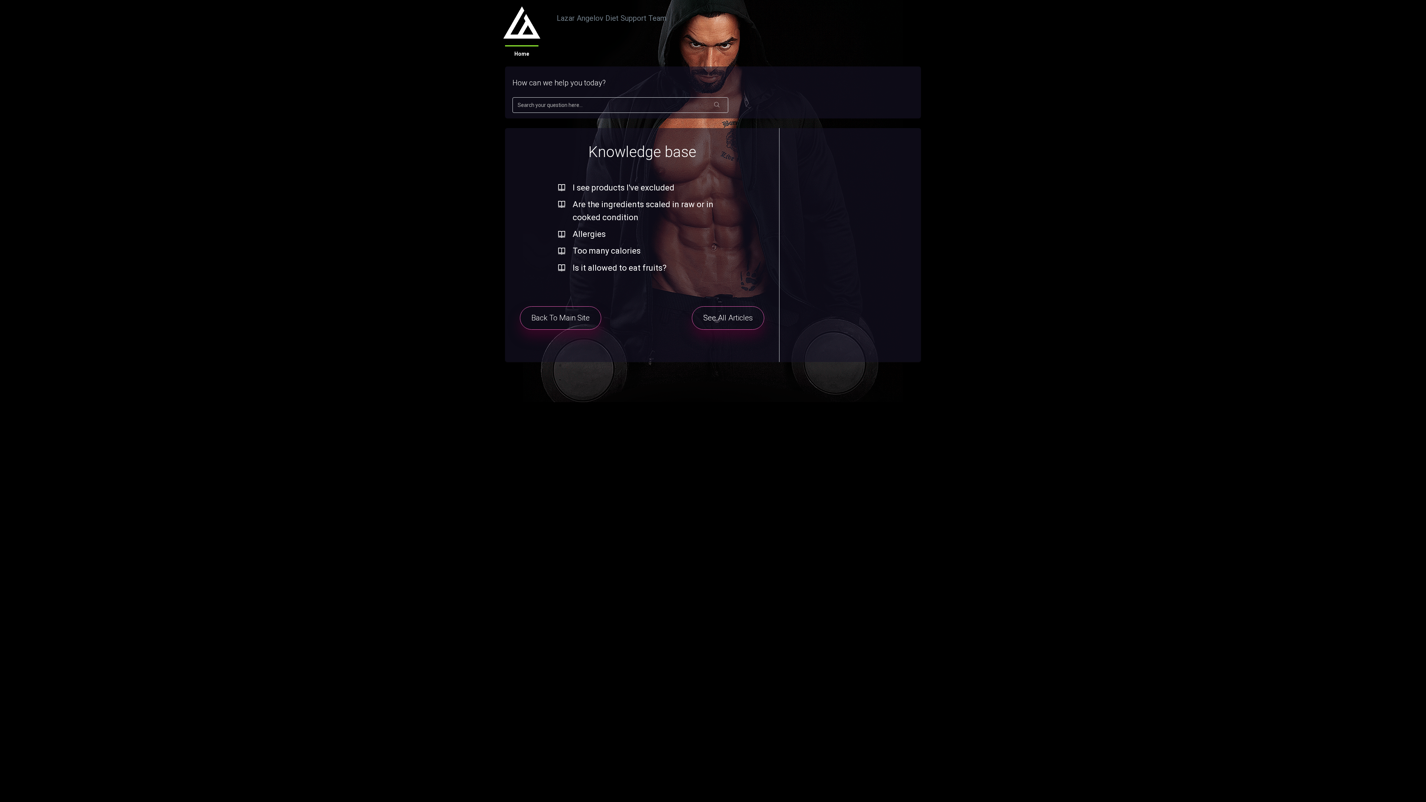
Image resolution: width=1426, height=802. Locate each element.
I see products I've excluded (623, 187)
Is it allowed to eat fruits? (620, 268)
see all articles (728, 317)
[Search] (717, 105)
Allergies (589, 234)
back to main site (560, 317)
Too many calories (607, 250)
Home (521, 54)
